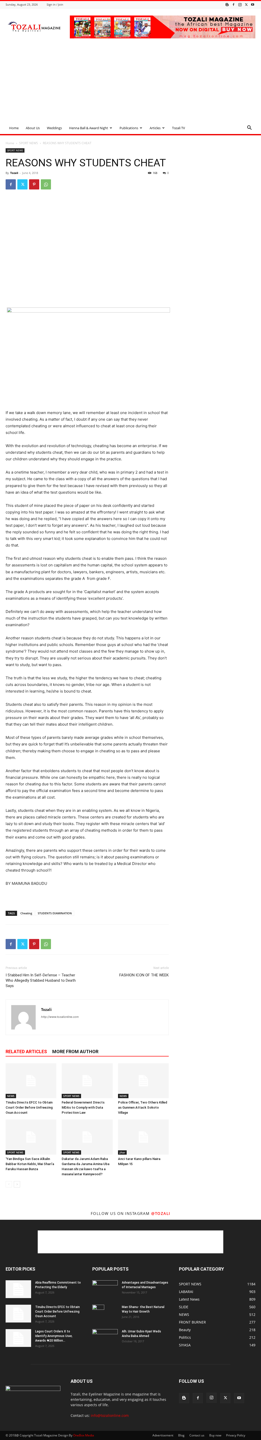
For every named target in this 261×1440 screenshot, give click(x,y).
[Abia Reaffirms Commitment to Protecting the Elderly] (18, 1289)
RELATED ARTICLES (26, 1051)
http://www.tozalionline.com (60, 1017)
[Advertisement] (130, 83)
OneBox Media (83, 1435)
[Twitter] (246, 4)
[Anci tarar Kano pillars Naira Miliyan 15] (143, 1137)
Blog (181, 1435)
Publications (129, 128)
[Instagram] (240, 4)
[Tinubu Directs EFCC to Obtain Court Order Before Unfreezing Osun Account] (31, 1080)
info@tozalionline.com (110, 1415)
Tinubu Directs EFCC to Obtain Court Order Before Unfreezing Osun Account (29, 1107)
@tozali (161, 1213)
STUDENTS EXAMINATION (55, 913)
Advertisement (162, 1435)
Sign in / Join (55, 4)
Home (14, 128)
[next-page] (17, 1184)
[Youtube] (252, 4)
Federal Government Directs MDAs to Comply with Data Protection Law (83, 1107)
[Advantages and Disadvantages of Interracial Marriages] (105, 1288)
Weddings (54, 128)
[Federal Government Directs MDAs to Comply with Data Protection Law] (87, 1080)
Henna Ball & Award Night (88, 128)
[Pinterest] (34, 184)
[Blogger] (227, 4)
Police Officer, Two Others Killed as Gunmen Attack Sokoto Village (142, 1107)
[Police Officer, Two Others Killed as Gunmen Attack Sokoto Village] (143, 1080)
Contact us (196, 1435)
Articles (155, 128)
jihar (122, 1152)
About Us (33, 128)
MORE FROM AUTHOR (75, 1051)
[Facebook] (233, 4)
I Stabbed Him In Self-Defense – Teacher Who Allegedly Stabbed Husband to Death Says (41, 980)
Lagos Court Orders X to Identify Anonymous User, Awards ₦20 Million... (53, 1336)
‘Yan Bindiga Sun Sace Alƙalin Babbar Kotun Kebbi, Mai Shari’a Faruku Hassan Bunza (30, 1164)
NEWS (11, 1096)
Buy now (215, 1435)
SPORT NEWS (28, 143)
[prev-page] (9, 1184)
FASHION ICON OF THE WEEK (144, 975)
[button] (249, 128)
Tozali (14, 173)
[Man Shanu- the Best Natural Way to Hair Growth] (98, 1314)
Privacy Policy (235, 1435)
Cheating (26, 913)
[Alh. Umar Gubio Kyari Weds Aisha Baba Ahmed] (105, 1337)
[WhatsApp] (46, 184)
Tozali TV (178, 128)
